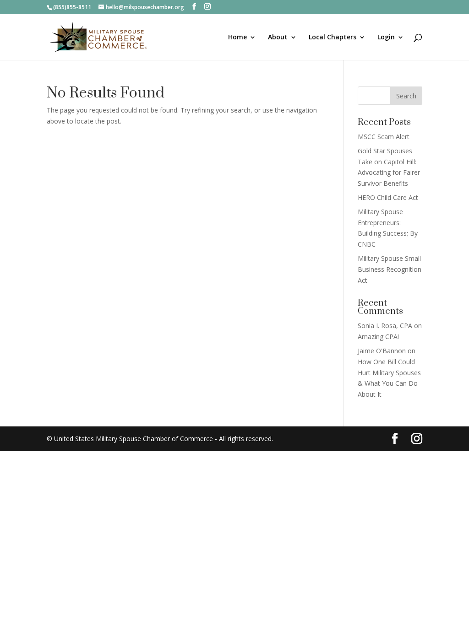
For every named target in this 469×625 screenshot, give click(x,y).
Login (386, 37)
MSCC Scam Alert (383, 136)
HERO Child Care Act (388, 197)
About (278, 37)
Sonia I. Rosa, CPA (385, 325)
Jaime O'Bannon (382, 350)
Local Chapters (332, 37)
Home (237, 37)
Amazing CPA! (378, 336)
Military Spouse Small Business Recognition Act (389, 269)
